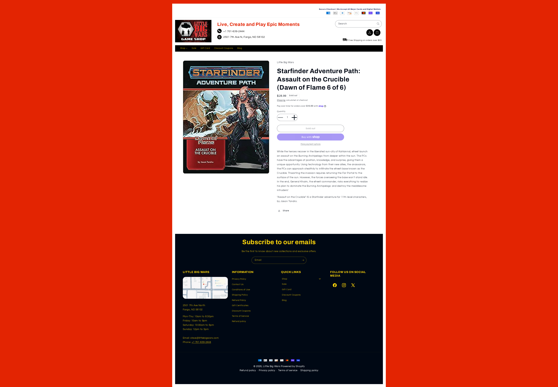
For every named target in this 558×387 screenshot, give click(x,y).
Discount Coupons (241, 311)
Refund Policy (239, 300)
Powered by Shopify (293, 366)
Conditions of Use (241, 290)
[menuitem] (184, 48)
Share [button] (286, 211)
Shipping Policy (240, 295)
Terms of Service (240, 316)
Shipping (281, 100)
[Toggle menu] (320, 278)
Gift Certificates (240, 305)
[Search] (378, 23)
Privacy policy (267, 370)
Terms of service (287, 370)
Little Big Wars (271, 366)
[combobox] (358, 23)
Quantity (281, 112)
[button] (377, 32)
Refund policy (239, 321)
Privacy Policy (239, 279)
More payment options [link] (311, 144)
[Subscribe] (303, 260)
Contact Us (238, 284)
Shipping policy (309, 370)
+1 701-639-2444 (233, 31)
